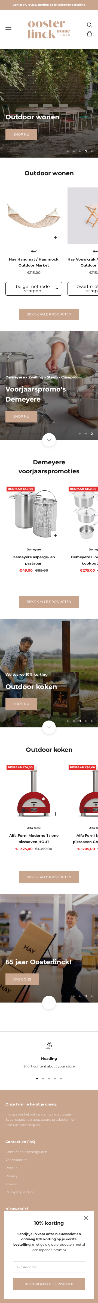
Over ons (22, 979)
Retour (11, 1168)
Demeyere (34, 549)
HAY (34, 251)
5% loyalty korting (20, 1192)
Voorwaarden (16, 1160)
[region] (49, 103)
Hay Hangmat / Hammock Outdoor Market (34, 262)
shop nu (21, 136)
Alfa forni (34, 828)
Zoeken (11, 1184)
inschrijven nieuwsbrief (49, 1284)
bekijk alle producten (49, 314)
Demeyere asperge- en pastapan (34, 560)
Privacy (11, 1176)
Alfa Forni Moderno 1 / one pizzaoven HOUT (34, 838)
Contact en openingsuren (26, 1152)
